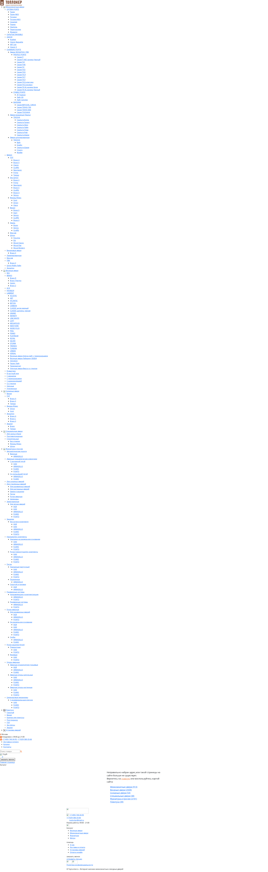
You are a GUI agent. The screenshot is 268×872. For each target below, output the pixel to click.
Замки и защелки (17, 491)
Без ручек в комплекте (19, 522)
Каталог (6, 744)
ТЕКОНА (16, 117)
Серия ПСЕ (21, 70)
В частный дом (13, 373)
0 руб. (5, 754)
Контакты (7, 747)
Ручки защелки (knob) (16, 645)
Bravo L (13, 419)
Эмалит (10, 424)
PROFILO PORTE (19, 54)
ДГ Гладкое (21, 95)
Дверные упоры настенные (21, 687)
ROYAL (12, 338)
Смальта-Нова (22, 130)
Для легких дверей (17, 504)
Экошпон (10, 268)
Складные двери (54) (120, 793)
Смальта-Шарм (23, 135)
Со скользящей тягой (19, 474)
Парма (12, 24)
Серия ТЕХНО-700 (24, 107)
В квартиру (11, 371)
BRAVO (9, 155)
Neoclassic (17, 170)
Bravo (15, 225)
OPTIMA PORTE (13, 9)
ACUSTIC (13, 296)
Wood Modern (19, 248)
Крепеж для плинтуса (15, 717)
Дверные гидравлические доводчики (22, 459)
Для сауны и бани (14, 434)
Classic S (13, 47)
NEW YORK (14, 326)
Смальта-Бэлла (23, 120)
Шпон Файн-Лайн (14, 265)
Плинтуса (9, 710)
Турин (12, 12)
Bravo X (16, 162)
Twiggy (16, 175)
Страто (20, 150)
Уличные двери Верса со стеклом (23, 368)
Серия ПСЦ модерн (24, 85)
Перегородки (15, 29)
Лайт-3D (20, 97)
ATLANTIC (14, 301)
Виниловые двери (14, 250)
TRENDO (13, 346)
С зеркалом (11, 376)
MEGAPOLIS (15, 323)
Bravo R (13, 278)
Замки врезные (13, 501)
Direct (15, 203)
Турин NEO (14, 14)
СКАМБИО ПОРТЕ (14, 49)
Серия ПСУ (21, 80)
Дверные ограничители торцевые (24, 665)
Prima (15, 172)
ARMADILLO (18, 456)
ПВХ (8, 260)
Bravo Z (13, 285)
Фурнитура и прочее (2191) (123, 799)
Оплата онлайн (76, 852)
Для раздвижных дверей (20, 486)
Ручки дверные (16, 496)
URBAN (13, 351)
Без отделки (15, 441)
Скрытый (10, 712)
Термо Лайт (15, 363)
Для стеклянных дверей (16, 484)
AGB (15, 506)
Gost (15, 200)
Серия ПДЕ (21, 65)
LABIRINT (10, 293)
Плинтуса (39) (116, 802)
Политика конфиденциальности (80, 865)
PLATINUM (14, 336)
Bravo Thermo (15, 280)
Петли (12, 494)
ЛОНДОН (14, 361)
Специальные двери (14, 431)
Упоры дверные (13, 662)
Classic (16, 165)
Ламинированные (14, 255)
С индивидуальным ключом (21, 700)
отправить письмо (74, 859)
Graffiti (16, 167)
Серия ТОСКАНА (23, 112)
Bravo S (16, 188)
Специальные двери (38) (122, 796)
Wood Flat (17, 245)
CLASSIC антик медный (19, 308)
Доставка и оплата (11, 742)
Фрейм (19, 152)
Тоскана (13, 17)
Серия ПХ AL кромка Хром (27, 87)
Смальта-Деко (22, 125)
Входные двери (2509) (121, 790)
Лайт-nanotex (22, 100)
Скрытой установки (18, 584)
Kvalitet (13, 39)
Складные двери (12, 391)
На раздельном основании (21, 622)
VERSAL (13, 353)
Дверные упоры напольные (21, 675)
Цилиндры (14, 499)
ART (11, 298)
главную (125, 778)
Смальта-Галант (23, 122)
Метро (72, 838)
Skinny (16, 195)
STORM (13, 343)
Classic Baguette (16, 42)
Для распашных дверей (19, 489)
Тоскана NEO (15, 19)
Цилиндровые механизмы (17, 697)
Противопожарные (15, 436)
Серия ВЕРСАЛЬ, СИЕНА (26, 105)
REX (8, 273)
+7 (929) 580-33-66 (25, 739)
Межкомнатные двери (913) (123, 787)
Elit (14, 240)
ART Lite (13, 44)
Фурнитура (74, 835)
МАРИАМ (17, 102)
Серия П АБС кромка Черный (28, 59)
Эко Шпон (14, 178)
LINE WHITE (14, 318)
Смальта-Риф (22, 132)
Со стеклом (11, 383)
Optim (12, 283)
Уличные (10, 386)
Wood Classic (18, 243)
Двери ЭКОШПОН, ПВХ (19, 52)
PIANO (12, 333)
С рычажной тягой (17, 461)
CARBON (13, 306)
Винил (12, 208)
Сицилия (13, 22)
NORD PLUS (14, 328)
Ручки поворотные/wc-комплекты (24, 552)
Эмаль (12, 223)
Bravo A (16, 160)
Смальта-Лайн (22, 127)
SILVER (12, 341)
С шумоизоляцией (14, 381)
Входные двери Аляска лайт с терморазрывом (29, 356)
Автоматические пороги (17, 451)
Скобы (12, 637)
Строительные (13, 439)
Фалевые (13, 655)
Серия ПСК (21, 72)
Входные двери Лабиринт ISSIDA (23, 358)
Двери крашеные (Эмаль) (20, 115)
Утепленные (12, 388)
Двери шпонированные (20, 137)
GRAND (13, 313)
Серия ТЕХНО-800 (24, 110)
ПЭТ (11, 157)
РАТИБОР (10, 291)
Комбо (19, 145)
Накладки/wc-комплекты (17, 537)
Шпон (12, 235)
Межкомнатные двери (14, 7)
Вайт (19, 142)
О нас (72, 845)
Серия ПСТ (21, 77)
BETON (13, 303)
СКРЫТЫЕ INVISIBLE (15, 34)
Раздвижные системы (15, 592)
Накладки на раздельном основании (25, 539)
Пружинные (15, 579)
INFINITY (13, 316)
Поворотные (15, 647)
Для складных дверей (15, 481)
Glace (15, 205)
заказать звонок (7, 759)
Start (15, 213)
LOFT (12, 321)
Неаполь (13, 27)
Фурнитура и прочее (14, 449)
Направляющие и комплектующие (24, 594)
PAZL (12, 331)
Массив (13, 233)
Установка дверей (13, 730)
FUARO (16, 469)
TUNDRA (13, 348)
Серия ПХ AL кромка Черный (28, 90)
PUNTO (16, 471)
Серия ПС (20, 67)
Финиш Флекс (15, 198)
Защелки (10, 519)
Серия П (20, 57)
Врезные (13, 454)
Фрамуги (13, 32)
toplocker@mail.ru (76, 820)
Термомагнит (15, 366)
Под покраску (12, 720)
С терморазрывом (14, 378)
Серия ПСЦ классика (25, 82)
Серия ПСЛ (21, 75)
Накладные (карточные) (20, 567)
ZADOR (9, 37)
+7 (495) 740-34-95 (10, 739)
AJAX (15, 464)
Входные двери (11, 270)
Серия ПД (21, 62)
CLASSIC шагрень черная (20, 311)
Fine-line (16, 238)
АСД (8, 288)
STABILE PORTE (19, 92)
